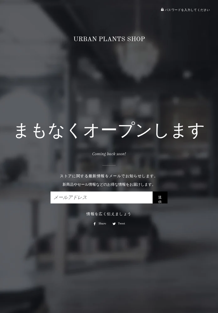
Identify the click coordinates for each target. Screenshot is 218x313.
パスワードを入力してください (187, 9)
